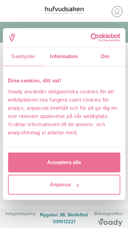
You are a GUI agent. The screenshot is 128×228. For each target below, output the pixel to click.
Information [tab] (64, 56)
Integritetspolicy (20, 213)
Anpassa (60, 184)
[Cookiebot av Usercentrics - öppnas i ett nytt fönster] (91, 37)
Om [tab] (105, 56)
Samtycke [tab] (23, 56)
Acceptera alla (64, 162)
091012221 (64, 222)
